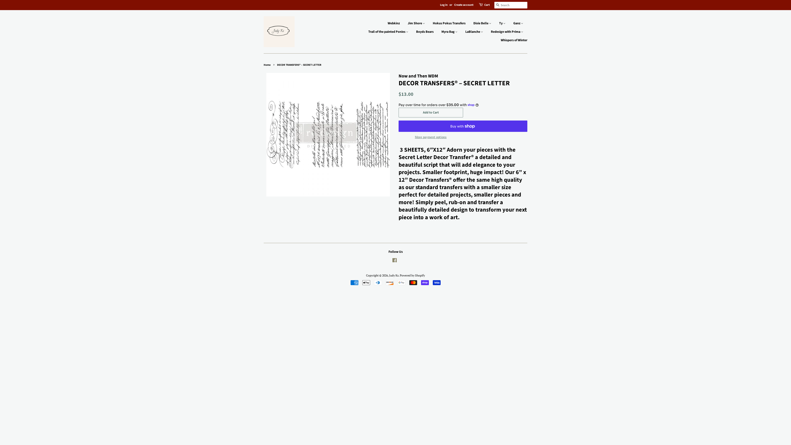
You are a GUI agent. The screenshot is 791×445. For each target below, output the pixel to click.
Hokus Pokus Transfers (449, 23)
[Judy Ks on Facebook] (394, 261)
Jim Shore (415, 23)
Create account (463, 5)
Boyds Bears (425, 31)
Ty (501, 23)
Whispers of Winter (514, 40)
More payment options (431, 137)
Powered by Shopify (412, 275)
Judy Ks (394, 275)
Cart (487, 5)
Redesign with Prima (506, 31)
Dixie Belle (481, 23)
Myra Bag (448, 31)
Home (267, 65)
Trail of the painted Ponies (387, 31)
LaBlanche (473, 31)
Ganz (517, 23)
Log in (444, 5)
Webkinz (394, 23)
